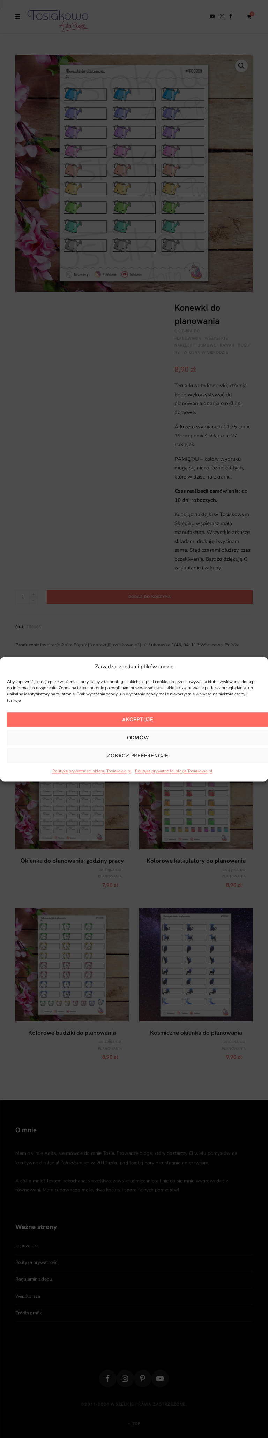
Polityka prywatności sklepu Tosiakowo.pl (92, 771)
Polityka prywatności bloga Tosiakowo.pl (174, 771)
